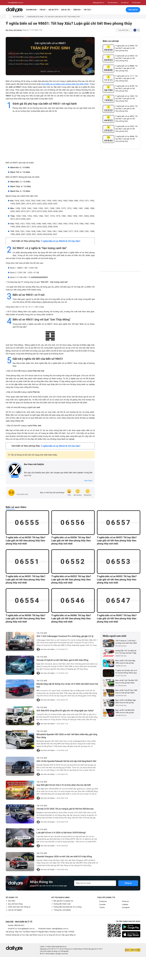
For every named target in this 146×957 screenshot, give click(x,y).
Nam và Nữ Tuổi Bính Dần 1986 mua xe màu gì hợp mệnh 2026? (124, 711)
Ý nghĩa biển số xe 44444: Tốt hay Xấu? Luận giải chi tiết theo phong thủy (126, 138)
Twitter (102, 907)
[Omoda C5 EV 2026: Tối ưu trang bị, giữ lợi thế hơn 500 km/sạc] (20, 814)
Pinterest (125, 901)
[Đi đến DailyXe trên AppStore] (131, 934)
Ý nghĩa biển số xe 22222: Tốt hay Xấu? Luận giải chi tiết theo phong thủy (126, 108)
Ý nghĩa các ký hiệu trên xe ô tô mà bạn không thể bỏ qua (126, 671)
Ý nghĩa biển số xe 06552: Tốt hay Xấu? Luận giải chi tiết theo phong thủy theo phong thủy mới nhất (71, 579)
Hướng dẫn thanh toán (62, 904)
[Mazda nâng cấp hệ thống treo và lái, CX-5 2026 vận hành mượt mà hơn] (20, 689)
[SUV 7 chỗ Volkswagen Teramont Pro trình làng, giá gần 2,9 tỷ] (20, 641)
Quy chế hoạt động (15, 904)
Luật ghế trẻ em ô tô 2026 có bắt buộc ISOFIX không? (61, 832)
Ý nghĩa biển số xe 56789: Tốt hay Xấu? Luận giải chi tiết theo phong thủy (126, 88)
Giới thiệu (11, 901)
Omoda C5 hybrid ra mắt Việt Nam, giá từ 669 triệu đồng (62, 660)
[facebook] (25, 468)
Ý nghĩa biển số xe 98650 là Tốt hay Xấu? (60, 241)
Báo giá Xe (133, 10)
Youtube (102, 904)
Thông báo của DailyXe (62, 910)
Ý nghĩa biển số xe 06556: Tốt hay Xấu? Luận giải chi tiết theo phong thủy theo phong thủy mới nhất (71, 540)
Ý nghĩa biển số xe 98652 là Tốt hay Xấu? (60, 446)
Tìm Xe (42, 10)
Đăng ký (128, 883)
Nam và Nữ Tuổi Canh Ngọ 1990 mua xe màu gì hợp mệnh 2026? (125, 662)
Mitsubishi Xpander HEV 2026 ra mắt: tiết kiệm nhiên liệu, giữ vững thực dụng (66, 735)
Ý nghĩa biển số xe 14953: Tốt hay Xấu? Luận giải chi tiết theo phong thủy (126, 98)
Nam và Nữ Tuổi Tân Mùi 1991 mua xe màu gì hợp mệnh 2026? (126, 681)
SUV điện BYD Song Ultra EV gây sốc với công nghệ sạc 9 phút (65, 710)
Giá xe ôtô (53, 10)
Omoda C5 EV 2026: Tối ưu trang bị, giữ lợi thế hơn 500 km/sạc (65, 809)
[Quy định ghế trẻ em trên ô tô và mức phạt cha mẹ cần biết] (20, 790)
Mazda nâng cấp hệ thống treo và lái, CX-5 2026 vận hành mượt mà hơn (67, 685)
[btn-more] (138, 30)
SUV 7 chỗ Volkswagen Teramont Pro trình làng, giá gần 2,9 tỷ (64, 636)
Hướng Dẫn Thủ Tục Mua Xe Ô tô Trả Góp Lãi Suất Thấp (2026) (125, 652)
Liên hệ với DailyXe (15, 910)
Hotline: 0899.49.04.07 (16, 925)
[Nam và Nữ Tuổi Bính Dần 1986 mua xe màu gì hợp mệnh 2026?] (108, 713)
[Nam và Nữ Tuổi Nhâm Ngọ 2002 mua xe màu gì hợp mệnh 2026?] (108, 703)
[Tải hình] (89, 70)
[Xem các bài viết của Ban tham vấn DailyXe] (15, 469)
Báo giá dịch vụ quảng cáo (63, 901)
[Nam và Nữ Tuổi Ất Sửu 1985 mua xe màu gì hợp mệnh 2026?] (108, 693)
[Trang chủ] (7, 16)
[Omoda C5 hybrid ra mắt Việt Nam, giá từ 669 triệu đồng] (20, 665)
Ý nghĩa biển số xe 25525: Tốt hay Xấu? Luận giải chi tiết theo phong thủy (126, 128)
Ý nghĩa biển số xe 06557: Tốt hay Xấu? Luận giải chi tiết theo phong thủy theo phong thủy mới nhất (117, 540)
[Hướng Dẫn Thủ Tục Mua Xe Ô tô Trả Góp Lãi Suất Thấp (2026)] (108, 653)
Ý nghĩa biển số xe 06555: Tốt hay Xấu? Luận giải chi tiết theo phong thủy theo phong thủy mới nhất (25, 540)
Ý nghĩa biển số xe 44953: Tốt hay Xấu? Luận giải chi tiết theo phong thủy (126, 118)
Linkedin (125, 904)
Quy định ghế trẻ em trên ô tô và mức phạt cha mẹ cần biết (63, 785)
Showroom (31, 10)
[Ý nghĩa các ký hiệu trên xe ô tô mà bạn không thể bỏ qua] (108, 673)
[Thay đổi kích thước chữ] (131, 30)
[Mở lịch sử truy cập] (122, 9)
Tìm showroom (112, 2)
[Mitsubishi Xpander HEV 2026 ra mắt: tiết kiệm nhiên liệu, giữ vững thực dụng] (20, 739)
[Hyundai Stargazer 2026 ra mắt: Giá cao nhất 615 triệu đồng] (20, 861)
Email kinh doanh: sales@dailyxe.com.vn (53, 929)
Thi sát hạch (136, 2)
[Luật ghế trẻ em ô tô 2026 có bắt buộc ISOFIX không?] (20, 837)
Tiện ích (76, 10)
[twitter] (28, 468)
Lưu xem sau (123, 30)
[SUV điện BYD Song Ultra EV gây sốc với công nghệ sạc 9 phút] (20, 715)
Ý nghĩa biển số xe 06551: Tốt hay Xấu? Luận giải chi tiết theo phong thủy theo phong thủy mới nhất (25, 579)
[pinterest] (31, 468)
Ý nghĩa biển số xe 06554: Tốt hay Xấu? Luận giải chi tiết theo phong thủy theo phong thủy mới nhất (25, 618)
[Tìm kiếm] (112, 9)
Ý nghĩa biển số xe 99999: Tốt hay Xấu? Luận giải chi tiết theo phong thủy (126, 48)
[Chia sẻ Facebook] (134, 30)
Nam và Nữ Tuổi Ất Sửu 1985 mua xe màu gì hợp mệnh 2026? (126, 691)
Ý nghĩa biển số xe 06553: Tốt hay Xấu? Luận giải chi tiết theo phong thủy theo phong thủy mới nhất (117, 579)
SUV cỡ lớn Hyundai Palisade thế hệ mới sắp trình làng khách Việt (66, 761)
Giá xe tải (65, 10)
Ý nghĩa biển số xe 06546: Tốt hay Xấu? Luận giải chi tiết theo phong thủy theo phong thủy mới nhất (71, 618)
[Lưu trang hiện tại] (117, 9)
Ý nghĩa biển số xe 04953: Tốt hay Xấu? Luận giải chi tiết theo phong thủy (126, 58)
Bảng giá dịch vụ (98, 2)
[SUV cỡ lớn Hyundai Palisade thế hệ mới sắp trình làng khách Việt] (20, 766)
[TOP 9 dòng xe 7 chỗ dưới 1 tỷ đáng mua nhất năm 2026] (108, 643)
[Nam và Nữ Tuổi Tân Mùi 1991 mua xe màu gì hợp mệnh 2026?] (108, 683)
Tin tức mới (41, 633)
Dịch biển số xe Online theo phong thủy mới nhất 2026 (65, 84)
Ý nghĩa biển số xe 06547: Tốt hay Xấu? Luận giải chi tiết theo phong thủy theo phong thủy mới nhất (117, 618)
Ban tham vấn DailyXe (14, 30)
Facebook (103, 901)
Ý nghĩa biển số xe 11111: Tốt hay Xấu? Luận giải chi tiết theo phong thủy (126, 78)
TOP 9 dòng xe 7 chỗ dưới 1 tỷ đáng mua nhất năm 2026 (126, 642)
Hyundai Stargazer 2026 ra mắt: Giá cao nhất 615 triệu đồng (64, 856)
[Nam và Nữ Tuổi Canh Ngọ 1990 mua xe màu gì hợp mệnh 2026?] (108, 663)
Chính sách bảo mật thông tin (19, 907)
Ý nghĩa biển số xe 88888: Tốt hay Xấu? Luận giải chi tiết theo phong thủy (126, 68)
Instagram (126, 907)
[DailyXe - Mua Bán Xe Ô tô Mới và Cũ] (14, 10)
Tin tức (87, 10)
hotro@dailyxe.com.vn (15, 2)
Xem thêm (88, 481)
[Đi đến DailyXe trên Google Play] (131, 927)
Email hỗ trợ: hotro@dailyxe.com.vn (21, 929)
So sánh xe (125, 2)
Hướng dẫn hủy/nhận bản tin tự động (67, 907)
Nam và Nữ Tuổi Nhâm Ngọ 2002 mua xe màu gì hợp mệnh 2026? (125, 701)
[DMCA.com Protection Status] (132, 950)
